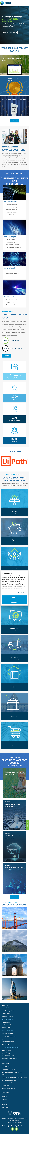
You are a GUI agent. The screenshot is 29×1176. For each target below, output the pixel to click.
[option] (14, 25)
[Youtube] (16, 1129)
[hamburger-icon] (27, 3)
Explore (15, 85)
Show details (21, 593)
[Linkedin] (12, 1129)
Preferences (14, 602)
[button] (14, 136)
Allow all (14, 597)
